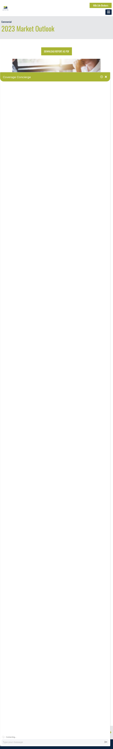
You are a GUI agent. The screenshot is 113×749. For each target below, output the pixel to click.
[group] (55, 412)
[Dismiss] (108, 83)
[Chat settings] (101, 76)
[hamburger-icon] (108, 12)
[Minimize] (105, 76)
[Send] (106, 742)
